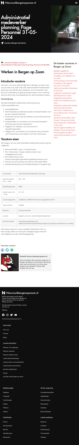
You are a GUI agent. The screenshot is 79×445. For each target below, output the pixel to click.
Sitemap (4, 310)
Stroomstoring (45, 400)
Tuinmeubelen (45, 433)
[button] (76, 2)
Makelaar (6, 392)
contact (24, 305)
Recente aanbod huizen (10, 355)
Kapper (5, 404)
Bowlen (5, 430)
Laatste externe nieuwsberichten (13, 362)
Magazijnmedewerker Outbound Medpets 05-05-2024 (65, 100)
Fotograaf (6, 396)
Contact (5, 334)
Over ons (6, 330)
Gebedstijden (45, 396)
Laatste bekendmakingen (11, 358)
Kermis (5, 422)
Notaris (5, 412)
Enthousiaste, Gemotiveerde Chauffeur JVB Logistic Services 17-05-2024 (65, 83)
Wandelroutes (7, 433)
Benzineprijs (44, 404)
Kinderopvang (45, 430)
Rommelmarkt (7, 426)
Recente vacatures (9, 351)
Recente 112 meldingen (10, 347)
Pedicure (6, 408)
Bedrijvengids (8, 388)
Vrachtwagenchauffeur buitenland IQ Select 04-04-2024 (65, 135)
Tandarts (43, 437)
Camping (43, 408)
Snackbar (43, 426)
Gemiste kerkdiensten (10, 369)
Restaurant (6, 437)
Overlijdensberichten (47, 392)
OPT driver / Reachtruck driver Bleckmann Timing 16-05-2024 (65, 112)
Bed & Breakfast (46, 412)
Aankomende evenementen (11, 366)
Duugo (5, 373)
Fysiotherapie (7, 400)
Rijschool (43, 422)
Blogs (5, 337)
